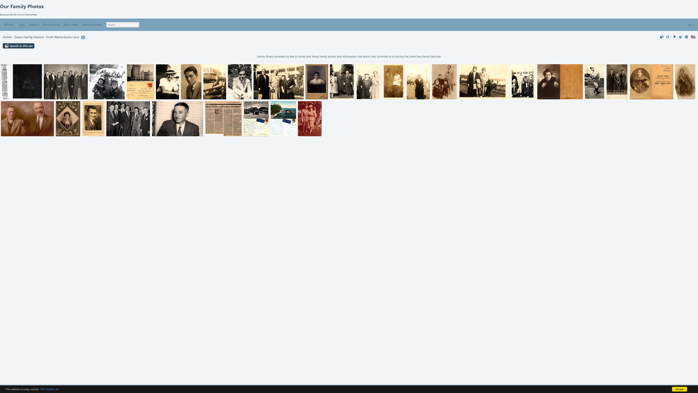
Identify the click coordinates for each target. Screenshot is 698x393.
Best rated (71, 25)
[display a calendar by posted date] (680, 37)
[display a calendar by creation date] (686, 37)
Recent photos (92, 25)
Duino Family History (29, 37)
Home (7, 37)
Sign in (691, 24)
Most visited (51, 25)
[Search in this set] (661, 37)
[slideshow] (675, 37)
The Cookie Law (49, 389)
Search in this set (21, 46)
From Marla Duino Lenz (62, 37)
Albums (9, 25)
